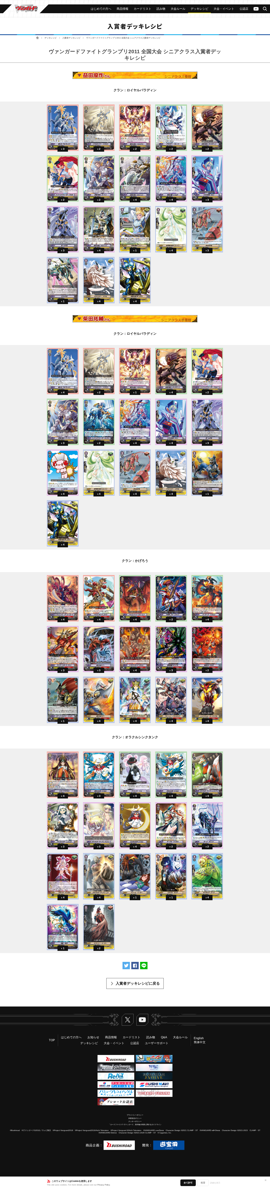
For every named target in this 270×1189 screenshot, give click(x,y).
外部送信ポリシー (135, 1118)
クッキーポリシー (135, 1121)
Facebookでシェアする (135, 965)
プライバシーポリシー (135, 1115)
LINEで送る (143, 965)
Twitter (128, 1020)
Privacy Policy (103, 1185)
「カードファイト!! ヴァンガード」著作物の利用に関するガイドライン (135, 1124)
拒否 (203, 1182)
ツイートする (126, 965)
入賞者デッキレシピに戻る (138, 983)
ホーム (37, 37)
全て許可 (188, 1182)
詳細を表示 (215, 1183)
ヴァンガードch (256, 8)
